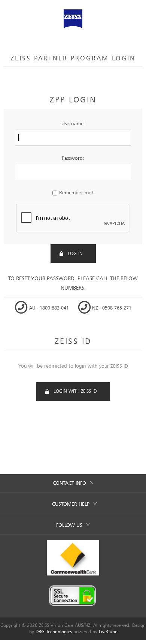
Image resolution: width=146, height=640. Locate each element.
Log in (75, 254)
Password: (73, 158)
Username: (73, 123)
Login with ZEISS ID (75, 391)
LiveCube (108, 632)
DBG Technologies (54, 632)
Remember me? (76, 192)
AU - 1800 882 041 (49, 308)
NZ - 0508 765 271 (111, 308)
